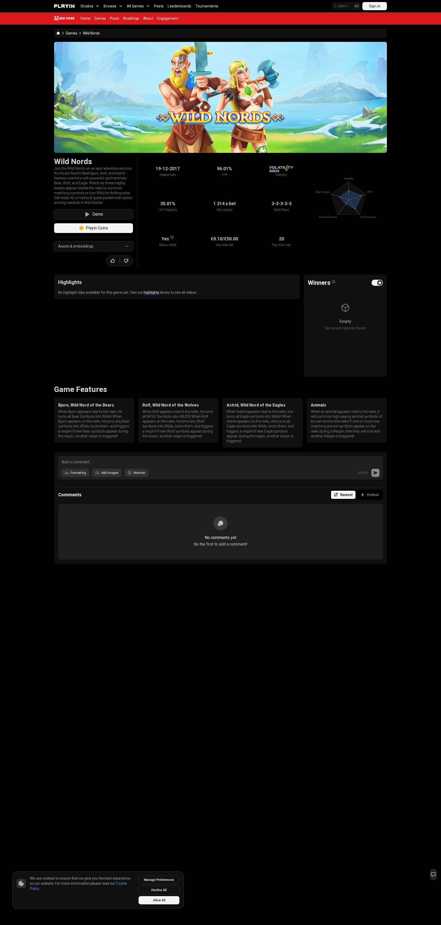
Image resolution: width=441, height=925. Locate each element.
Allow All (159, 900)
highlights (151, 292)
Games (100, 18)
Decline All (159, 890)
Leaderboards (179, 6)
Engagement (167, 18)
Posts (159, 6)
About (148, 18)
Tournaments (206, 6)
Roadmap (131, 18)
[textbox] (220, 462)
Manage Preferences (159, 880)
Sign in (374, 6)
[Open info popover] (333, 282)
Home (85, 18)
